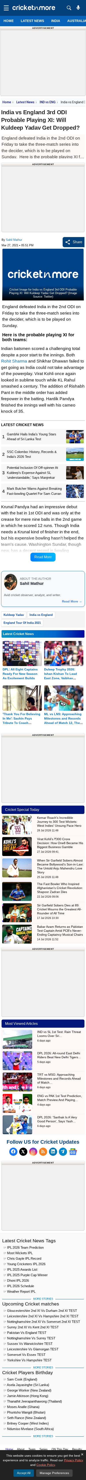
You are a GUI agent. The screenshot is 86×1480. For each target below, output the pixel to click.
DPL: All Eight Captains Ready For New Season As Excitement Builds (20, 674)
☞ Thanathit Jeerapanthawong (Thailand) (32, 1401)
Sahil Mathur (14, 239)
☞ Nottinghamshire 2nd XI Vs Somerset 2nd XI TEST (41, 1322)
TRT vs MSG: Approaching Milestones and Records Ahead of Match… (59, 1078)
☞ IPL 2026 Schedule (18, 1286)
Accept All (23, 1473)
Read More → (72, 601)
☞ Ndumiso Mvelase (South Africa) (28, 1429)
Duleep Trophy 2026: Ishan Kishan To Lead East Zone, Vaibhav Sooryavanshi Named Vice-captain (60, 678)
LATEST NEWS (32, 21)
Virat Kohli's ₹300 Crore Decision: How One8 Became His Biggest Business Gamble (60, 843)
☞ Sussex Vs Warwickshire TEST (27, 1344)
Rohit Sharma (14, 361)
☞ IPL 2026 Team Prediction (23, 1247)
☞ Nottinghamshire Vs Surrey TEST (29, 1338)
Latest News (25, 102)
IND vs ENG (48, 102)
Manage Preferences (54, 1473)
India (55, 21)
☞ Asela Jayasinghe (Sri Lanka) (26, 1385)
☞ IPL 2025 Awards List (20, 1269)
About (20, 1449)
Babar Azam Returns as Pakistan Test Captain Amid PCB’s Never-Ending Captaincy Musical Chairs (60, 930)
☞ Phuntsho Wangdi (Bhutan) (24, 1412)
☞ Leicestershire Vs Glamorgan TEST (30, 1349)
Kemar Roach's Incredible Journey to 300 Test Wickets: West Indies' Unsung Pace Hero (59, 821)
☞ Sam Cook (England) (20, 1379)
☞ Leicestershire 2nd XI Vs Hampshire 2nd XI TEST (41, 1316)
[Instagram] (33, 1152)
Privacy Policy (73, 1460)
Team (32, 1449)
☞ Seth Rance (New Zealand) (24, 1418)
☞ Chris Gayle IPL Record (22, 1258)
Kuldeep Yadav (14, 615)
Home (9, 21)
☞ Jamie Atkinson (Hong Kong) (25, 1396)
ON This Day (60, 1449)
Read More (43, 557)
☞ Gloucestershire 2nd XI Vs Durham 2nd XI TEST (40, 1310)
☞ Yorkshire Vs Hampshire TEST (27, 1360)
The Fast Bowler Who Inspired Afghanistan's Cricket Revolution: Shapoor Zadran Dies (60, 888)
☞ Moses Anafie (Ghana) (21, 1407)
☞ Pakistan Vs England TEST (24, 1333)
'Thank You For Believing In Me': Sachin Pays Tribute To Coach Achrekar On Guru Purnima (21, 722)
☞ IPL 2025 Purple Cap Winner (25, 1275)
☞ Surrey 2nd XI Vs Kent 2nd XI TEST (31, 1327)
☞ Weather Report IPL (19, 1291)
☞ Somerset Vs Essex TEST (24, 1355)
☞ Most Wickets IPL (18, 1253)
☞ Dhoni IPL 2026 (16, 1280)
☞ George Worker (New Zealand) (27, 1390)
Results (77, 1449)
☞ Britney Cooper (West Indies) (26, 1423)
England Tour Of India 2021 (22, 622)
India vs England (41, 615)
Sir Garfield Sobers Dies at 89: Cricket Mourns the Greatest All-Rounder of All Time (59, 909)
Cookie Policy (45, 1465)
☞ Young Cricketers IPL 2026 (24, 1264)
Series (43, 1449)
